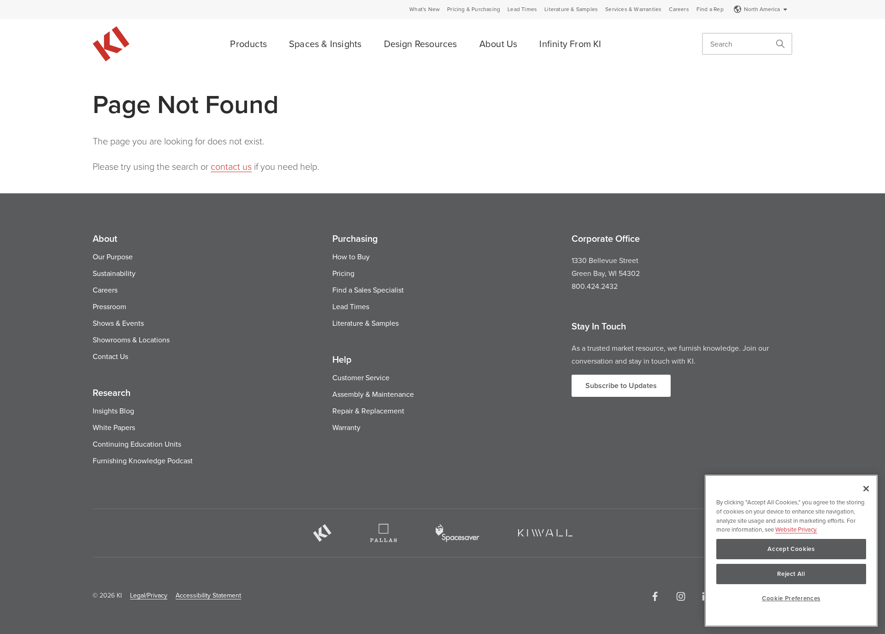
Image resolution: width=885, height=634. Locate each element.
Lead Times (522, 9)
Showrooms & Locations (131, 340)
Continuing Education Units (137, 444)
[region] (791, 551)
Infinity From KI (570, 43)
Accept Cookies (790, 548)
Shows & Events (118, 323)
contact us (231, 166)
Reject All (791, 573)
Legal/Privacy (148, 595)
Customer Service (360, 377)
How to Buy (351, 256)
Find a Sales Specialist (368, 290)
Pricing (343, 273)
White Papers (114, 427)
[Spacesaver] (457, 533)
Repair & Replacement (368, 411)
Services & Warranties (633, 9)
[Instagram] (681, 596)
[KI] (322, 533)
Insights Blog (113, 411)
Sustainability (114, 273)
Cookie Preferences (791, 598)
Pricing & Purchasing (473, 9)
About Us (498, 43)
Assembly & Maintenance (373, 394)
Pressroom (109, 306)
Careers (679, 9)
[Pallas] (383, 533)
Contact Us (110, 356)
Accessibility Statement (208, 595)
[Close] (866, 488)
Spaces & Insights (325, 43)
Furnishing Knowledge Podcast (143, 460)
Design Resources (420, 43)
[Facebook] (655, 596)
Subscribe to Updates (621, 385)
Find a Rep (710, 9)
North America (762, 9)
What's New (424, 9)
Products (248, 43)
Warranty (346, 427)
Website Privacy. (796, 529)
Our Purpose (113, 256)
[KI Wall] (545, 533)
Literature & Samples (571, 9)
